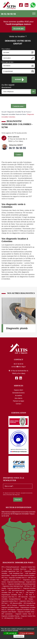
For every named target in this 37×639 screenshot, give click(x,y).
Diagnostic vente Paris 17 (15, 588)
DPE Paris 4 (30, 594)
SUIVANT (18, 79)
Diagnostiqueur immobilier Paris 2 (12, 594)
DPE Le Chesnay (12, 605)
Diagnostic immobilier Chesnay (10, 616)
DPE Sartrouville (22, 597)
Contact (18, 404)
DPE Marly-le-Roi (8, 618)
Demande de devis (18, 393)
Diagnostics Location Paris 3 (10, 601)
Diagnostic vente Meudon (9, 611)
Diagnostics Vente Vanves (26, 605)
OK (33, 91)
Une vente (6, 52)
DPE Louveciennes (7, 614)
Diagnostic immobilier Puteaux (10, 607)
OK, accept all (11, 633)
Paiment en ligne (18, 401)
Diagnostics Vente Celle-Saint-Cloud (13, 586)
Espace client (18, 390)
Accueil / (4, 112)
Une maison (6, 65)
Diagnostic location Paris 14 (25, 614)
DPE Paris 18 (31, 577)
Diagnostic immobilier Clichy (26, 611)
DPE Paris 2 (20, 592)
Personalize (18, 636)
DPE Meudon (30, 592)
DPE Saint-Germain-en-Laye (16, 590)
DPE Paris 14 (18, 618)
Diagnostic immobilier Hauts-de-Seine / (14, 114)
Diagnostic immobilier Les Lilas (25, 609)
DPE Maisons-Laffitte (16, 603)
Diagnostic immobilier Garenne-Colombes (22, 575)
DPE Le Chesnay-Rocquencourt (10, 567)
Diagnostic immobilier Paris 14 (18, 577)
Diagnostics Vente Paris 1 (27, 601)
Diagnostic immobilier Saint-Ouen (16, 569)
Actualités (18, 395)
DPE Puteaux (29, 599)
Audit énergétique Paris (16, 573)
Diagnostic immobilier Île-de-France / (19, 112)
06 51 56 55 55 (8, 14)
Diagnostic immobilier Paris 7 (12, 580)
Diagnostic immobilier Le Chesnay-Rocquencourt (22, 584)
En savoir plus (19, 28)
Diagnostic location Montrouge (16, 582)
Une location (7, 58)
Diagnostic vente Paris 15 (9, 597)
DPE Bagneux (11, 609)
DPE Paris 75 (28, 586)
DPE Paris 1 (5, 603)
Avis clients (18, 398)
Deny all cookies (27, 633)
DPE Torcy (4, 577)
